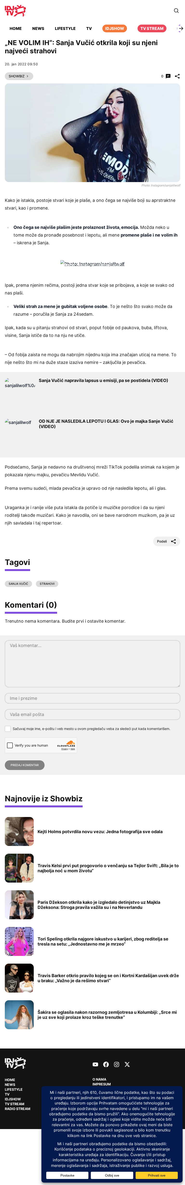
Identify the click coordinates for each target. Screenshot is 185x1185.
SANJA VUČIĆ (18, 584)
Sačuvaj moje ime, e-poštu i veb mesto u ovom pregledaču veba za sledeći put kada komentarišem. (91, 729)
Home (16, 28)
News (38, 28)
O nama (99, 1079)
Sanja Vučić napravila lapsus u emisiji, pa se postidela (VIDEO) (103, 380)
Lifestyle (65, 28)
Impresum (101, 1084)
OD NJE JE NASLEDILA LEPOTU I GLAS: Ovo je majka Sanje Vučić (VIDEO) (106, 424)
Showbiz (17, 76)
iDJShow (114, 28)
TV (89, 28)
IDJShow (13, 1099)
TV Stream (152, 28)
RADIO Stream (17, 1109)
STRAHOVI (47, 584)
